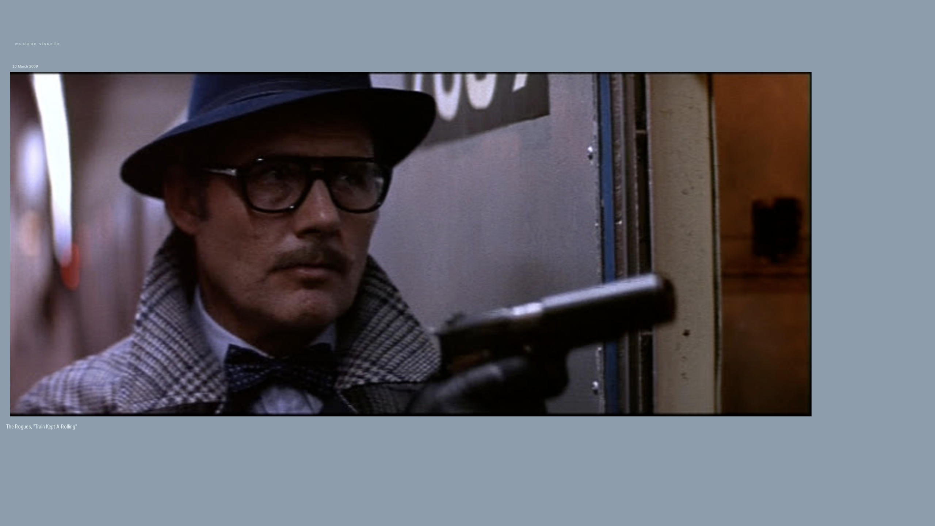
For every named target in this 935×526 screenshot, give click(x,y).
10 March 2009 (25, 66)
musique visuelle (38, 44)
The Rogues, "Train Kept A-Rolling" (41, 427)
